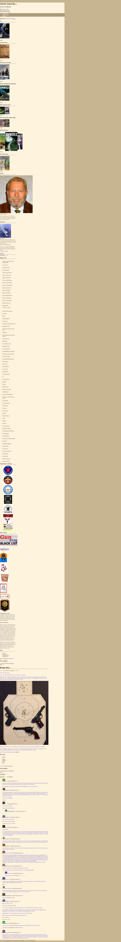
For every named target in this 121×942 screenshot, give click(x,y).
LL (3, 376)
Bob (6, 827)
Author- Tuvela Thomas (7, 300)
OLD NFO (2, 238)
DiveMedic (5, 332)
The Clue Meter (6, 433)
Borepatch (5, 313)
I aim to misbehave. (6, 348)
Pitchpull (4, 420)
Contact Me (5, 13)
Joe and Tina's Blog (6, 356)
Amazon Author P (3, 213)
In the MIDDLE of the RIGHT (8, 351)
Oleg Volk (4, 408)
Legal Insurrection (6, 374)
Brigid (4, 316)
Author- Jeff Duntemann (7, 285)
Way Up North (5, 453)
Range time (5, 658)
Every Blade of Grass (7, 343)
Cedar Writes (5, 321)
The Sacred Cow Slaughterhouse (9, 438)
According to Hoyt (6, 267)
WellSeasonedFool (10, 811)
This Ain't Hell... (6, 446)
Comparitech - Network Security (9, 323)
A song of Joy (5, 264)
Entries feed (5, 654)
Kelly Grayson (5, 361)
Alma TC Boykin (6, 270)
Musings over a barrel (7, 389)
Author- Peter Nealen (7, 297)
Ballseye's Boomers (6, 302)
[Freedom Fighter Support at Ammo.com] (11, 523)
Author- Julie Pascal (6, 290)
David (6, 790)
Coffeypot (7, 845)
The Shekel (5, 441)
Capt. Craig (7, 932)
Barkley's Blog (5, 305)
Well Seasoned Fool (6, 458)
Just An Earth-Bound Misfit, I (8, 358)
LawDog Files (5, 371)
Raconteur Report (6, 425)
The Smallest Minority (7, 443)
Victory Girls (5, 448)
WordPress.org (5, 656)
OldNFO (11, 670)
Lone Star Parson (6, 379)
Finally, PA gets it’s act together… (7, 663)
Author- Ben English (7, 277)
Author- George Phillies (7, 282)
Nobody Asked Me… (8, 4)
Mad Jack (4, 381)
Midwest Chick (5, 386)
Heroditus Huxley (6, 346)
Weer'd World (5, 456)
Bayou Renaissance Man (7, 311)
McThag (4, 384)
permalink (11, 766)
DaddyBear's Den (6, 326)
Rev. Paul (7, 838)
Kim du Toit (5, 363)
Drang (6, 923)
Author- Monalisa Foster (7, 295)
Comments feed (6, 655)
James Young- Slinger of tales (8, 353)
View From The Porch (7, 451)
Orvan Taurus (5, 410)
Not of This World (6, 403)
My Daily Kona (6, 391)
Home (1, 658)
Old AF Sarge (5, 405)
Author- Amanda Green (7, 272)
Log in (4, 652)
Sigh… (2, 664)
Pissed (4, 418)
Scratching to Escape (7, 428)
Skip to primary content (4, 10)
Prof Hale (4, 423)
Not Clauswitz (5, 400)
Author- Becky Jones (7, 275)
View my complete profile (5, 244)
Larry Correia (5, 369)
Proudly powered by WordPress (18, 940)
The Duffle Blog (6, 435)
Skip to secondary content (5, 11)
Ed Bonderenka (8, 895)
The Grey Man (6, 14)
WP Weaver (33, 940)
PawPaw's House (6, 415)
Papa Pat (4, 413)
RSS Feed (4, 16)
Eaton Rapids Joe (6, 338)
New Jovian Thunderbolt (7, 394)
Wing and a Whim (6, 461)
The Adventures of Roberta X (8, 430)
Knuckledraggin (6, 366)
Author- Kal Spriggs (6, 292)
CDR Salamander (6, 318)
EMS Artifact (5, 341)
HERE (17, 752)
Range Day (12, 927)
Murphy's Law (8, 865)
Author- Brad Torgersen (7, 280)
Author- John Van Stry (7, 287)
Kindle (1, 40)
